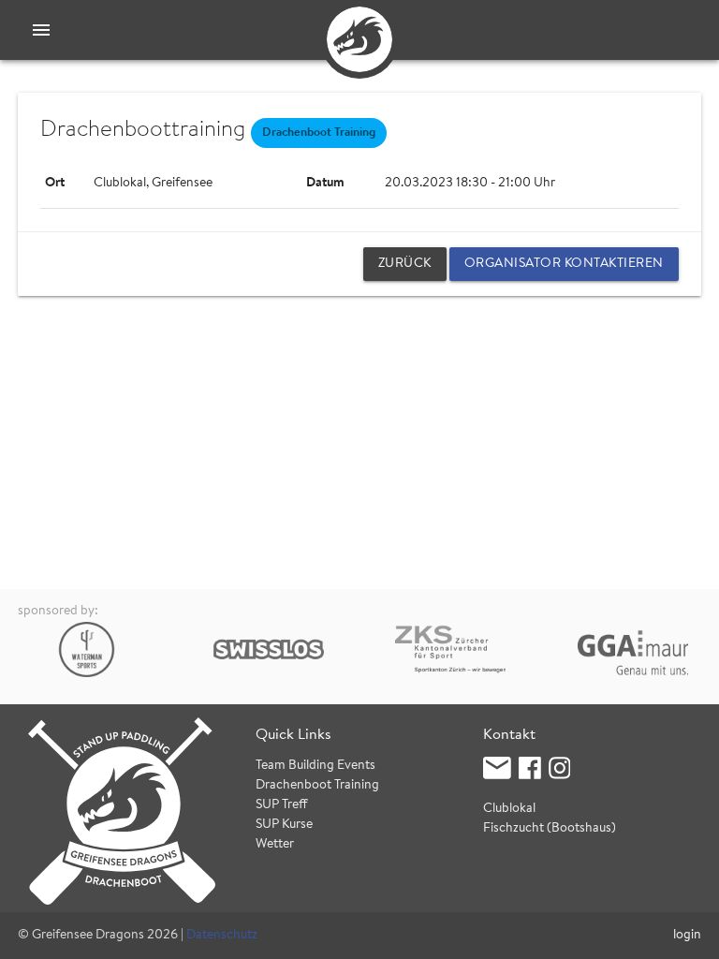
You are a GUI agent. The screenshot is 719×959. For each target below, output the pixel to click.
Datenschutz (221, 935)
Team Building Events (315, 766)
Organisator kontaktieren (564, 264)
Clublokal (509, 809)
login (687, 935)
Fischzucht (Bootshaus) (549, 828)
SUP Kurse (284, 825)
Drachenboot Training (317, 785)
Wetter (275, 844)
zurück (405, 264)
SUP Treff (282, 805)
